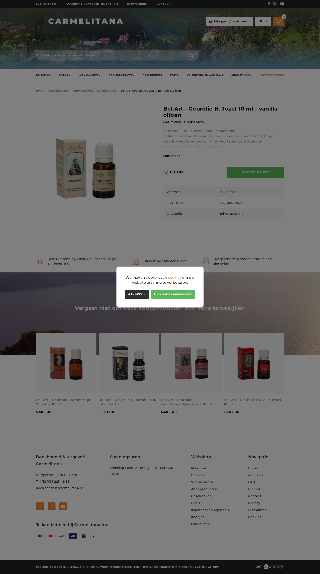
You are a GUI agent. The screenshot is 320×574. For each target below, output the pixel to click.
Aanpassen (137, 294)
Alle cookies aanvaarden (172, 294)
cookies (174, 277)
